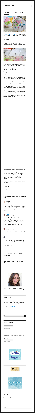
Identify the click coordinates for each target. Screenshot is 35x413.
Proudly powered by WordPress (18, 410)
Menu (29, 6)
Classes (5, 407)
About (5, 405)
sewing (15, 188)
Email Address (6, 338)
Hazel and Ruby (6, 189)
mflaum (6, 188)
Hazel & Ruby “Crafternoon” (10, 34)
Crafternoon (19, 188)
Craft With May (9, 5)
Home (5, 402)
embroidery (22, 188)
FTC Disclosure (11, 410)
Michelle (7, 214)
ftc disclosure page (12, 306)
